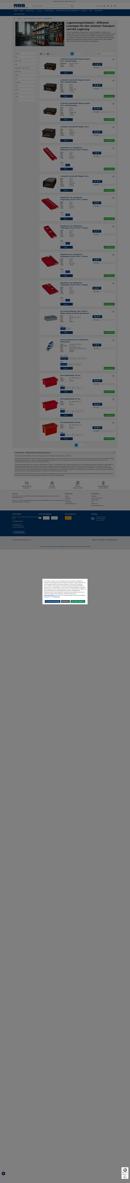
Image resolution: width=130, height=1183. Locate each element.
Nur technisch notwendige (52, 601)
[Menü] (127, 1168)
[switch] (125, 1177)
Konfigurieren (65, 601)
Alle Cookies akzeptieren (78, 601)
